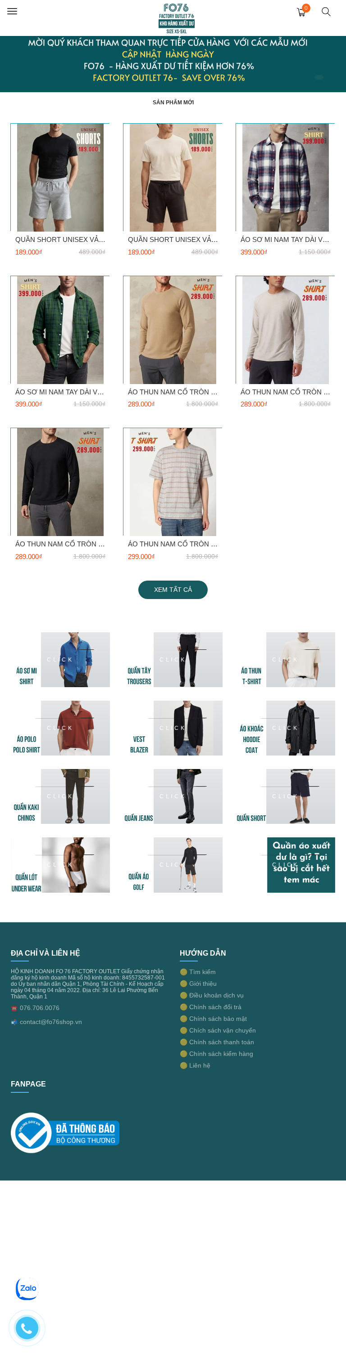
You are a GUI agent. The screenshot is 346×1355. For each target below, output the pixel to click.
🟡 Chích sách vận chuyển (218, 1030)
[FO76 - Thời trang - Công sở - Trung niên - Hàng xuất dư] (177, 17)
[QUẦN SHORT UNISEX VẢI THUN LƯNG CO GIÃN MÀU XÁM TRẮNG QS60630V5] (60, 177)
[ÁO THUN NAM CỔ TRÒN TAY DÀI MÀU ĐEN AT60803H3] (60, 481)
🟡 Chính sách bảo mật (213, 1018)
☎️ (14, 1008)
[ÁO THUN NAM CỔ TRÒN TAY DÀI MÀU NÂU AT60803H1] (173, 329)
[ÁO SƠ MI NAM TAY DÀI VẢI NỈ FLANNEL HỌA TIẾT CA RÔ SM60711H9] (60, 329)
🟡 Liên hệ (195, 1065)
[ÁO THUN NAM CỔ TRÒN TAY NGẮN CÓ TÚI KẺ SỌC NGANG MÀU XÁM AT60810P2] (173, 481)
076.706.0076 (39, 1007)
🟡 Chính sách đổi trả (210, 1007)
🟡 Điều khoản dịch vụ (212, 995)
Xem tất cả (173, 589)
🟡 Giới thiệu (198, 983)
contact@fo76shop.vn (51, 1021)
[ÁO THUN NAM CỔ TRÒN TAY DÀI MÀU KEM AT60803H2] (285, 329)
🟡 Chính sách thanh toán (217, 1042)
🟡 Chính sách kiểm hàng (216, 1053)
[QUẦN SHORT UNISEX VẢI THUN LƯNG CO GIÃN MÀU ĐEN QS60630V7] (173, 177)
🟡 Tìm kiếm (198, 971)
